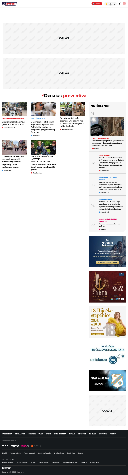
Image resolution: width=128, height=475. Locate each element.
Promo (113, 434)
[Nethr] (36, 446)
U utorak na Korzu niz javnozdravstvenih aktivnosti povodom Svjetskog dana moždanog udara (13, 161)
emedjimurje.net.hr (8, 462)
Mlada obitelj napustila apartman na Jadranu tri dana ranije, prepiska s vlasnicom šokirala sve (108, 142)
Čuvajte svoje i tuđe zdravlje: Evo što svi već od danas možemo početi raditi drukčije (72, 122)
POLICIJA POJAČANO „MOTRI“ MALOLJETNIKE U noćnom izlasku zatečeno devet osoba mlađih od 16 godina (43, 163)
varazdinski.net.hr (22, 462)
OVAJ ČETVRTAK (38, 118)
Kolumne (103, 434)
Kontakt (80, 453)
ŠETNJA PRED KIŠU (105, 199)
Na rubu (92, 434)
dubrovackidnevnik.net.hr (70, 462)
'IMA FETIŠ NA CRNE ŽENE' (101, 138)
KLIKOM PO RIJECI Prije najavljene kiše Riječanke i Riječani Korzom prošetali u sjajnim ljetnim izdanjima (111, 205)
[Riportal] (9, 4)
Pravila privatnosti (29, 453)
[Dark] (115, 4)
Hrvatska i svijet (9, 128)
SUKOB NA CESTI (104, 155)
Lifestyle (103, 229)
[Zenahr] (25, 446)
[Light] (106, 4)
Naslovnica (7, 434)
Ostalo (96, 148)
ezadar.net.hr (56, 462)
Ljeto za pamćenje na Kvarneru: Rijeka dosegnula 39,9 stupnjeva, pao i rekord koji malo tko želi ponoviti (110, 186)
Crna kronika (37, 173)
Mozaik (72, 434)
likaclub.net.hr (94, 462)
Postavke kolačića (15, 453)
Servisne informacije (44, 453)
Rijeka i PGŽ (37, 135)
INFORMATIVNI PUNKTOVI (13, 118)
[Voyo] (15, 446)
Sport (48, 434)
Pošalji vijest (71, 453)
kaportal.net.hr (44, 462)
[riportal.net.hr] (6, 468)
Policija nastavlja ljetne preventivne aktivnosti (13, 123)
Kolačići (4, 453)
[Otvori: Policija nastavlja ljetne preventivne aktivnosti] (14, 109)
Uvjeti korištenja (59, 453)
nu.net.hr (84, 462)
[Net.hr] (5, 446)
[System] (110, 4)
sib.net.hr (33, 462)
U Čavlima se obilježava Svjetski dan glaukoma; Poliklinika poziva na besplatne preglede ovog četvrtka (43, 127)
